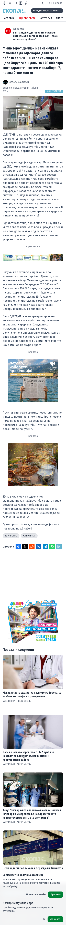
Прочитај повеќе (36, 894)
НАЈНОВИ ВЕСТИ (27, 18)
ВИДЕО (59, 18)
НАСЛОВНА (8, 18)
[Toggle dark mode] (43, 3)
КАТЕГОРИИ (46, 18)
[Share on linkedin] (38, 546)
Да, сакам (55, 919)
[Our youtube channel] (15, 3)
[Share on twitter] (25, 546)
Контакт (57, 3)
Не (44, 919)
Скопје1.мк (23, 82)
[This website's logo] (14, 10)
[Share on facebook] (18, 546)
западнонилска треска (47, 10)
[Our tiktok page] (26, 3)
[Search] (48, 3)
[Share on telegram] (45, 546)
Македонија (54, 91)
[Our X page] (10, 3)
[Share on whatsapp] (52, 546)
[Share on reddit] (32, 546)
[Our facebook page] (4, 3)
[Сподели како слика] (59, 546)
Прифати (55, 894)
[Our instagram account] (20, 3)
